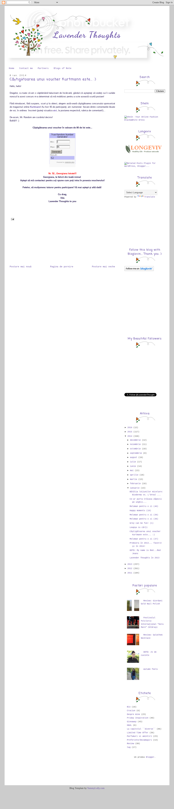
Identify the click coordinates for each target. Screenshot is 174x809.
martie (134, 479)
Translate (149, 197)
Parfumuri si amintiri (139, 736)
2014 (130, 436)
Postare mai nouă (20, 266)
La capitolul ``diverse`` (141, 729)
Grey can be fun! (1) (141, 523)
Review (130, 743)
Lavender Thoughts (87, 35)
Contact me (26, 68)
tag (128, 747)
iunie (133, 466)
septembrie (136, 453)
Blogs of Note (62, 68)
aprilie (135, 475)
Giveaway (131, 722)
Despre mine (133, 714)
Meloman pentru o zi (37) (144, 539)
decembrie (136, 440)
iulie (133, 462)
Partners (43, 68)
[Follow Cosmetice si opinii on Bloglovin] (139, 270)
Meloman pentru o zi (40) (144, 506)
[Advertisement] (27, 245)
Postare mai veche (103, 266)
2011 (130, 573)
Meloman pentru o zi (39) (144, 515)
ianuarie (135, 488)
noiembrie (136, 444)
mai (132, 470)
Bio (128, 707)
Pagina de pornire (61, 266)
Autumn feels (150, 669)
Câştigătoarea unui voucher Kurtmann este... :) (53, 79)
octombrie (136, 449)
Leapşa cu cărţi (138, 527)
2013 (130, 564)
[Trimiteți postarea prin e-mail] (12, 219)
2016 (130, 427)
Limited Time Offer (137, 733)
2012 (130, 568)
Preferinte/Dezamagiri (139, 740)
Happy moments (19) (140, 510)
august (134, 457)
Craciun (131, 710)
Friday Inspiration (137, 718)
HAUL (129, 725)
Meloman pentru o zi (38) (144, 519)
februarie (136, 483)
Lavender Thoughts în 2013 (144, 558)
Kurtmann (35, 107)
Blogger (150, 757)
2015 (130, 432)
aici (55, 110)
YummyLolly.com (96, 788)
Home (11, 68)
